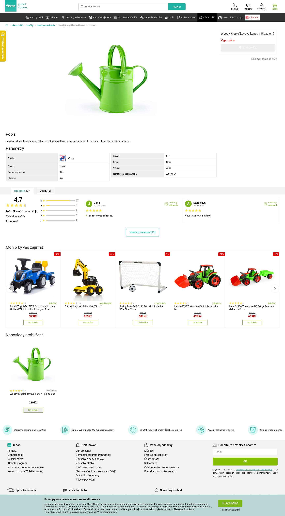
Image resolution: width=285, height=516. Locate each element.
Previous (10, 288)
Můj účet (149, 450)
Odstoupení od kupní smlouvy (161, 467)
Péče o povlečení (85, 479)
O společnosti (15, 455)
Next (275, 288)
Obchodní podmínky (87, 475)
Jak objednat (83, 450)
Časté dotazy (151, 459)
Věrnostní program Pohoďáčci (93, 455)
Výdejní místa (15, 459)
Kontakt (11, 450)
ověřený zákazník (173, 203)
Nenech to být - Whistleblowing (25, 471)
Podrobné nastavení (230, 510)
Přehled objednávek (155, 455)
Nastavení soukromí (184, 509)
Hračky (30, 25)
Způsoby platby (85, 463)
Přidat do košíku (247, 47)
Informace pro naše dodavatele (25, 467)
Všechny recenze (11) (143, 232)
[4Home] (8, 25)
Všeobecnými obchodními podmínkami (254, 469)
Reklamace (150, 463)
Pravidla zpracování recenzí (160, 471)
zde (115, 512)
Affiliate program (17, 463)
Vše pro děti (17, 25)
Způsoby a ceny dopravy (90, 459)
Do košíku (33, 322)
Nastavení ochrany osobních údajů (96, 471)
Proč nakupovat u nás (88, 467)
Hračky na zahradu (46, 25)
